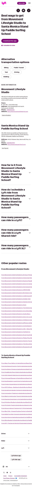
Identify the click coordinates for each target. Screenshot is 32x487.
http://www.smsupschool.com (16, 144)
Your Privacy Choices (9, 478)
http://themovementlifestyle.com (17, 111)
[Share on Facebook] (23, 10)
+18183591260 (10, 110)
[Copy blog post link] (29, 10)
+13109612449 (10, 143)
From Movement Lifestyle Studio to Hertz (13, 305)
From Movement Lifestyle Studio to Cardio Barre (15, 314)
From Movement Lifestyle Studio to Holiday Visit (15, 299)
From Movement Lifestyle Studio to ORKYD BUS (15, 290)
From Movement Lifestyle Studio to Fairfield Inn (15, 332)
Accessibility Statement (20, 476)
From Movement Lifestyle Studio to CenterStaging (16, 326)
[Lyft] (4, 3)
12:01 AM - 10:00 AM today (10, 105)
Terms (4, 476)
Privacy (10, 476)
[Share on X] (18, 10)
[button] (29, 3)
